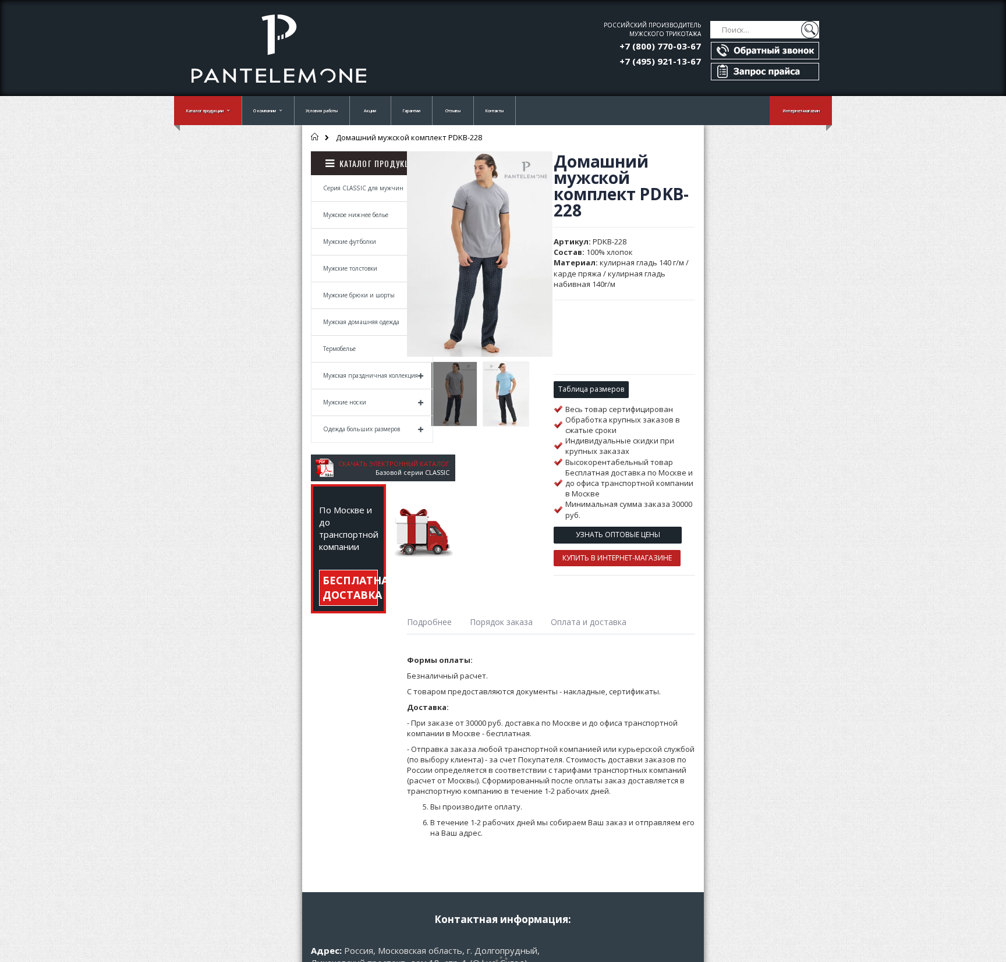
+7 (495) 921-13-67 (660, 61)
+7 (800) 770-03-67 (660, 46)
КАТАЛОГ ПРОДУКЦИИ (380, 163)
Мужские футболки (349, 241)
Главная (315, 136)
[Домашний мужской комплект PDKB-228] (454, 394)
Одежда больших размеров (361, 429)
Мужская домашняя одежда (361, 322)
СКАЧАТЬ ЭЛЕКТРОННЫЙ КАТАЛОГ (393, 463)
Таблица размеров (591, 389)
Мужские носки (344, 402)
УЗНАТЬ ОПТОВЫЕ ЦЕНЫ (618, 534)
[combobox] (764, 29)
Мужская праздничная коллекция (370, 375)
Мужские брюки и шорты (359, 295)
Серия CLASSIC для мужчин (363, 188)
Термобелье (339, 349)
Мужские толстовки (350, 268)
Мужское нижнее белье (355, 215)
